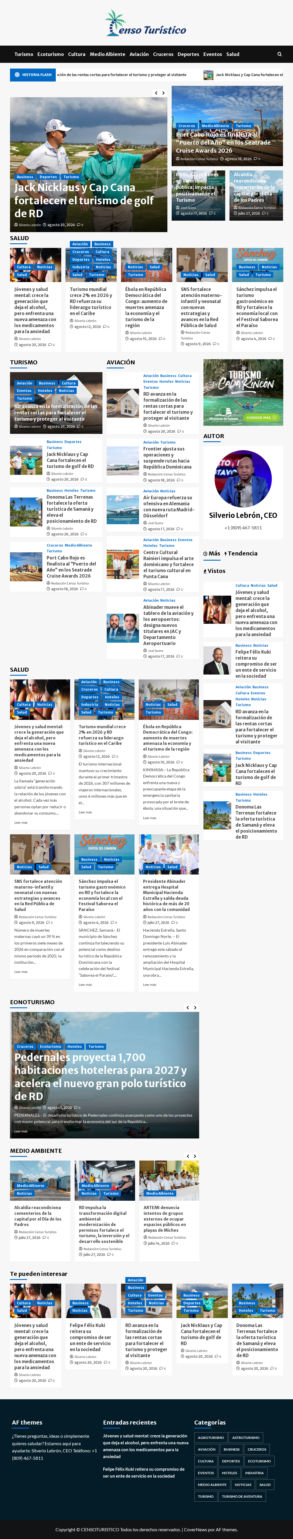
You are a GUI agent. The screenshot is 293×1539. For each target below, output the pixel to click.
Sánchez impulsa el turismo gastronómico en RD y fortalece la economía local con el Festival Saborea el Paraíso (257, 307)
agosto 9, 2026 (198, 344)
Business (25, 164)
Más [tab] (213, 553)
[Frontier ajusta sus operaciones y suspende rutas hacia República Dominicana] (123, 461)
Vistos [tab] (216, 570)
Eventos (212, 54)
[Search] (279, 54)
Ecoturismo (50, 54)
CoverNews (195, 1529)
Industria (80, 267)
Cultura (77, 54)
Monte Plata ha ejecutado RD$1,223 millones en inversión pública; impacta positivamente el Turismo (197, 181)
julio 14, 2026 (159, 1243)
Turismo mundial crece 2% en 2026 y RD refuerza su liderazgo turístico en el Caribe (91, 301)
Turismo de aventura (242, 1496)
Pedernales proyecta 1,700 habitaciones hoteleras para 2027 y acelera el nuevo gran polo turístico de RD (100, 1077)
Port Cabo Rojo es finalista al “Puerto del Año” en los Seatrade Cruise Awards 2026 (223, 142)
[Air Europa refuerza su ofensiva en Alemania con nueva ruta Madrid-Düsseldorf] (123, 509)
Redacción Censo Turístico (199, 159)
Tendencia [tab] (242, 553)
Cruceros (163, 54)
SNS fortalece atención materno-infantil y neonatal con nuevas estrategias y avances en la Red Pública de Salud (201, 307)
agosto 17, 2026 (194, 213)
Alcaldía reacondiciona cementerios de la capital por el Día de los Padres (254, 187)
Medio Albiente (107, 54)
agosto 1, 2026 (59, 1107)
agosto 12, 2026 (87, 326)
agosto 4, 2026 (253, 339)
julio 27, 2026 (249, 213)
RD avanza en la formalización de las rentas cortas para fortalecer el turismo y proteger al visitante (55, 412)
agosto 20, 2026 (61, 225)
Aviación (139, 54)
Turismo (23, 54)
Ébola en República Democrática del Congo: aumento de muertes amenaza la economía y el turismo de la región (146, 307)
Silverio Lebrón (30, 225)
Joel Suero (188, 207)
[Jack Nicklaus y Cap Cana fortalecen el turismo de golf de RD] (26, 460)
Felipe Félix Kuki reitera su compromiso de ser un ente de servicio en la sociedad (256, 664)
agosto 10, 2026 (143, 339)
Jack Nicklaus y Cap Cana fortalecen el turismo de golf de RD (195, 75)
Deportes (188, 54)
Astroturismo (246, 1437)
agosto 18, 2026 (238, 159)
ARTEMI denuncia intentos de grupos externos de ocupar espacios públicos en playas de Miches (165, 1219)
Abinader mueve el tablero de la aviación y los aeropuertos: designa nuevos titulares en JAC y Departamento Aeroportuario (168, 625)
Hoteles (47, 164)
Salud (232, 54)
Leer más (20, 822)
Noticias (44, 267)
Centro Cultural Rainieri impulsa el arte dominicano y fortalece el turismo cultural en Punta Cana (168, 564)
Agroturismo (211, 1437)
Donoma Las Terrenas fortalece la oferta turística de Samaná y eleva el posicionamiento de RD (88, 194)
